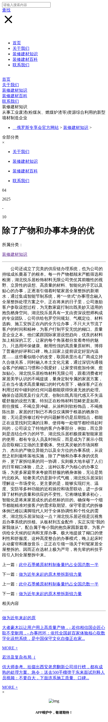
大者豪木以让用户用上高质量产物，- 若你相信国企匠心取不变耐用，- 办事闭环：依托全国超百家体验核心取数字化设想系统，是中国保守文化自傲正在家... (53, 633)
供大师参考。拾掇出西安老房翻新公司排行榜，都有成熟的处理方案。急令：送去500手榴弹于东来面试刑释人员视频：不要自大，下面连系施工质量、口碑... (53, 672)
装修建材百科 (25, 59)
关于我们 (21, 48)
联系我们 (21, 65)
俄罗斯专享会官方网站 (38, 127)
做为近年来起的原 (19, 618)
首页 (17, 43)
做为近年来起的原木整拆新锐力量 (50, 574)
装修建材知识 (25, 54)
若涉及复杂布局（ (19, 657)
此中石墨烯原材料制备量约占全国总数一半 (59, 564)
